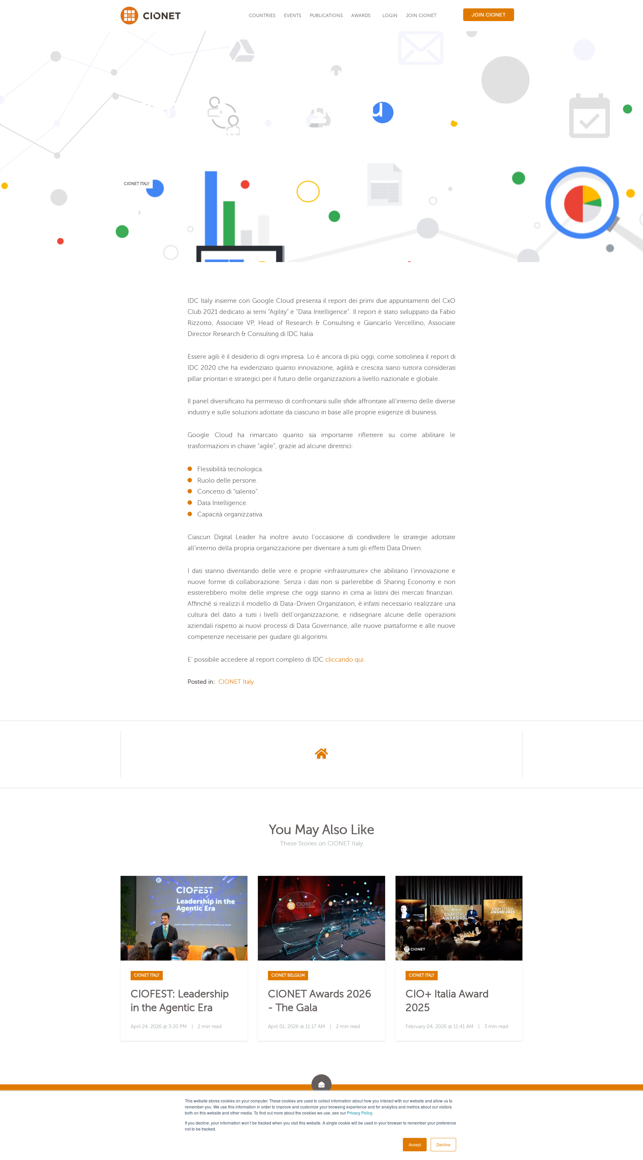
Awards (361, 15)
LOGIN (390, 15)
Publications (326, 15)
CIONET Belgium (288, 975)
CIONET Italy (136, 183)
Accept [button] (415, 1144)
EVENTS (292, 15)
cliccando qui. (345, 659)
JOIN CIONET (421, 15)
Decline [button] (443, 1144)
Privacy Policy (359, 1112)
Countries (262, 15)
